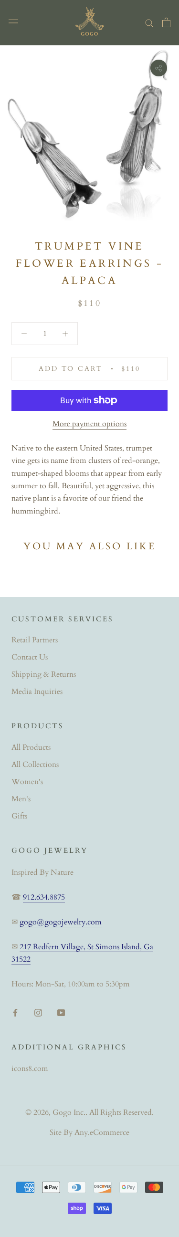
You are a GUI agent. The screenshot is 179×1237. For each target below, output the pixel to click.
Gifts (19, 816)
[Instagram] (38, 1012)
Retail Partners (34, 640)
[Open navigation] (13, 22)
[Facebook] (15, 1012)
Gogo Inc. (69, 1112)
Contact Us (29, 657)
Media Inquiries (37, 691)
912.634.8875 (44, 897)
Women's (27, 781)
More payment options (89, 424)
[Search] (149, 22)
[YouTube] (61, 1012)
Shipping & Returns (43, 674)
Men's (21, 799)
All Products (31, 747)
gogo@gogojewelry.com (61, 922)
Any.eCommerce (101, 1132)
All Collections (35, 764)
